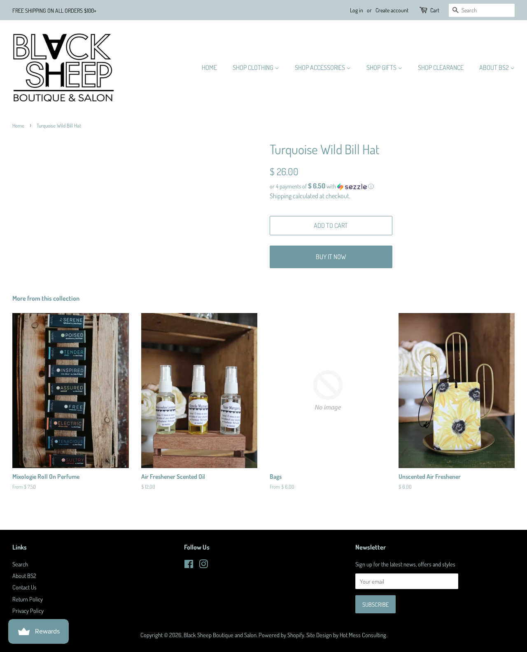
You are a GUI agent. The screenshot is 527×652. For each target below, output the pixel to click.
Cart (434, 10)
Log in (356, 10)
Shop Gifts (382, 67)
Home (209, 67)
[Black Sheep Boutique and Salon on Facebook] (189, 565)
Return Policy (27, 599)
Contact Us (24, 587)
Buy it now (331, 257)
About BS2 (494, 67)
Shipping (280, 196)
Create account (391, 10)
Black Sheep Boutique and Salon (220, 634)
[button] (392, 186)
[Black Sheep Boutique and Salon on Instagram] (203, 565)
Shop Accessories (320, 67)
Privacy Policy (28, 610)
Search (20, 564)
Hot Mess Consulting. (363, 634)
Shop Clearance (441, 67)
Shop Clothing (254, 67)
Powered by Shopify (281, 634)
